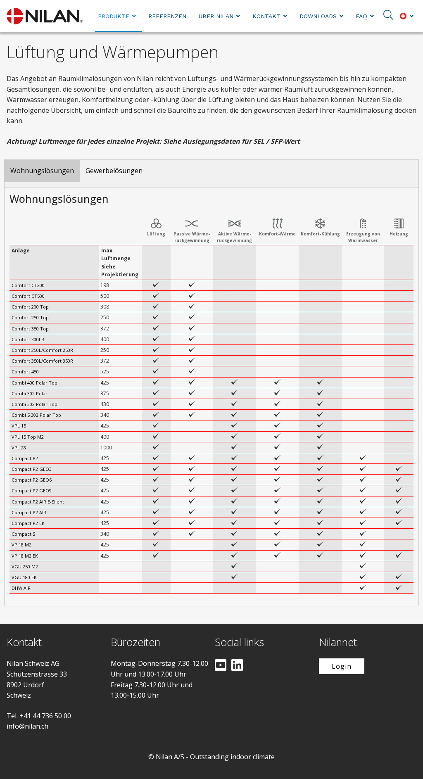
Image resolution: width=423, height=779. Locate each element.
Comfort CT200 (28, 285)
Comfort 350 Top (30, 328)
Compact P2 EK (28, 523)
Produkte (113, 16)
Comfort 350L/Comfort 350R (42, 361)
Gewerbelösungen (114, 170)
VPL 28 (19, 447)
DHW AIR (21, 588)
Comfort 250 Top (30, 317)
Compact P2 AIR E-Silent (38, 502)
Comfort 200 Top (30, 307)
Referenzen (167, 16)
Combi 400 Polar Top (34, 383)
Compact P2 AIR (29, 512)
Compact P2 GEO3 (32, 469)
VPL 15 (19, 426)
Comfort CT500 (28, 296)
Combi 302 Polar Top (34, 404)
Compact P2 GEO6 (32, 480)
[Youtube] (220, 665)
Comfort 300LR (28, 339)
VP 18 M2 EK (25, 556)
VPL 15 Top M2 (28, 437)
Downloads (318, 16)
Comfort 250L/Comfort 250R (42, 350)
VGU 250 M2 (25, 566)
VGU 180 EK (24, 577)
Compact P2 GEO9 (32, 490)
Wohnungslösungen (42, 170)
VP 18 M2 (21, 545)
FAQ (361, 16)
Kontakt (266, 16)
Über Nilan (216, 16)
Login (342, 666)
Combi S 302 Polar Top (36, 415)
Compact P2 (25, 458)
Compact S (23, 534)
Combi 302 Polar (30, 393)
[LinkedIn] (237, 665)
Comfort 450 (25, 371)
